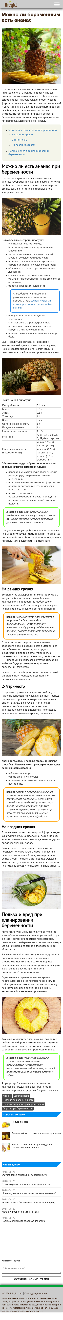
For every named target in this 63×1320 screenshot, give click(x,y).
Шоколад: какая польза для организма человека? (29, 1193)
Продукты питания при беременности (23, 1104)
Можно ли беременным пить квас (20, 1212)
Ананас (7, 1096)
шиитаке (32, 304)
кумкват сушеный (40, 301)
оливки (17, 308)
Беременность (21, 1096)
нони (41, 304)
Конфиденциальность (35, 1294)
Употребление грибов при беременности (24, 1175)
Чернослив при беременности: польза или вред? (29, 1203)
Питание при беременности (18, 1100)
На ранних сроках (22, 135)
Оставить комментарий (31, 1279)
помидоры (19, 304)
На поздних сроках (23, 145)
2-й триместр (19, 140)
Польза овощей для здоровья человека (23, 1221)
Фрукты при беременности (18, 1109)
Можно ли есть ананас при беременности (32, 130)
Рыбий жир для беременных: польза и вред (26, 1184)
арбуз (48, 304)
